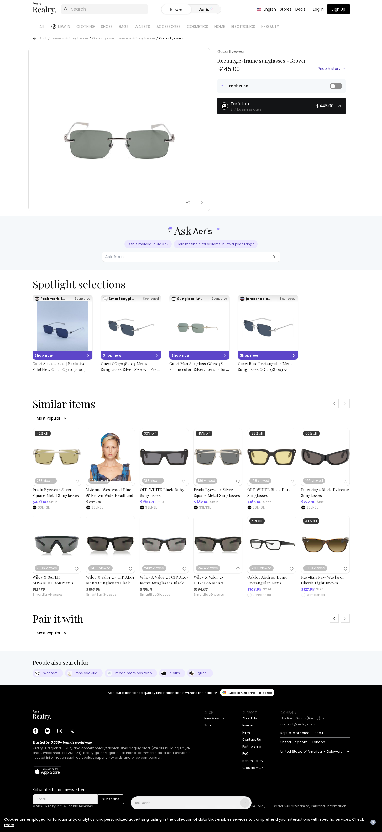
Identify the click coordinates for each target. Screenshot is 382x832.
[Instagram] (59, 731)
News (246, 732)
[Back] (35, 38)
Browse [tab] (176, 9)
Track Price (237, 85)
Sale (208, 725)
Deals (300, 9)
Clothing (85, 26)
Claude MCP (252, 768)
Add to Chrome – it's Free (250, 692)
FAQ (245, 753)
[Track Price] (336, 86)
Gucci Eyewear (231, 51)
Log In (318, 9)
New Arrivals (214, 718)
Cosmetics (197, 26)
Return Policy (253, 760)
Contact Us (251, 739)
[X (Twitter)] (72, 731)
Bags (123, 26)
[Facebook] (35, 731)
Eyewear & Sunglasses (69, 38)
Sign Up (338, 9)
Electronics (243, 26)
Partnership (251, 746)
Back (43, 38)
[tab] (206, 9)
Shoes (107, 26)
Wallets (142, 26)
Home (219, 26)
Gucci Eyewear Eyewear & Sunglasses (124, 38)
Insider (248, 725)
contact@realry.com (297, 724)
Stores (286, 9)
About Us (249, 718)
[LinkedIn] (47, 731)
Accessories (168, 26)
